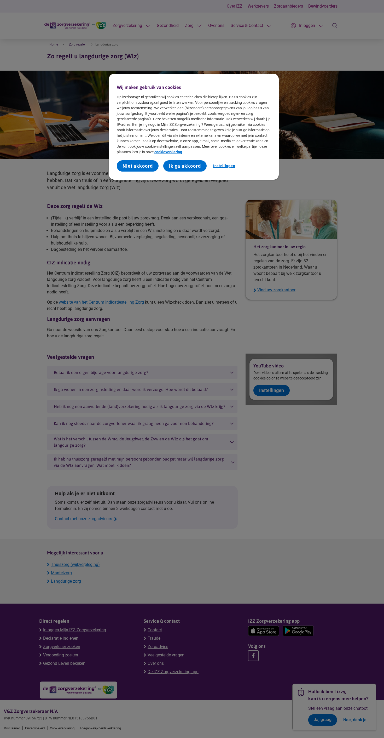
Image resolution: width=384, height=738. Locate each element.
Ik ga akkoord (185, 166)
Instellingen (224, 166)
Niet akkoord (138, 166)
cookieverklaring (168, 152)
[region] (194, 127)
